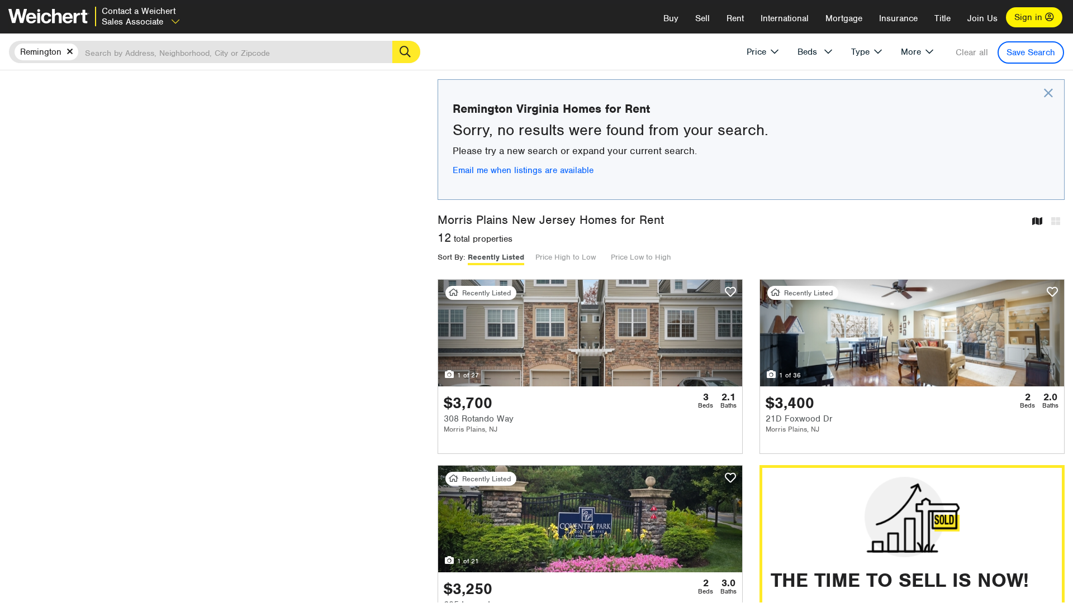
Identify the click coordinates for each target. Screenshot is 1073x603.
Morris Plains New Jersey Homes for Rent (551, 219)
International (785, 18)
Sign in (1029, 17)
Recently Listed (496, 257)
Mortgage (843, 18)
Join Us (982, 18)
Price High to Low (565, 257)
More (911, 52)
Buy (670, 18)
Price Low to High (641, 257)
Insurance (898, 18)
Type (860, 52)
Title (942, 18)
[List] (1056, 222)
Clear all (972, 52)
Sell (702, 18)
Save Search (1030, 52)
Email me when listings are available (523, 170)
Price (756, 52)
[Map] (1037, 222)
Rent (735, 18)
